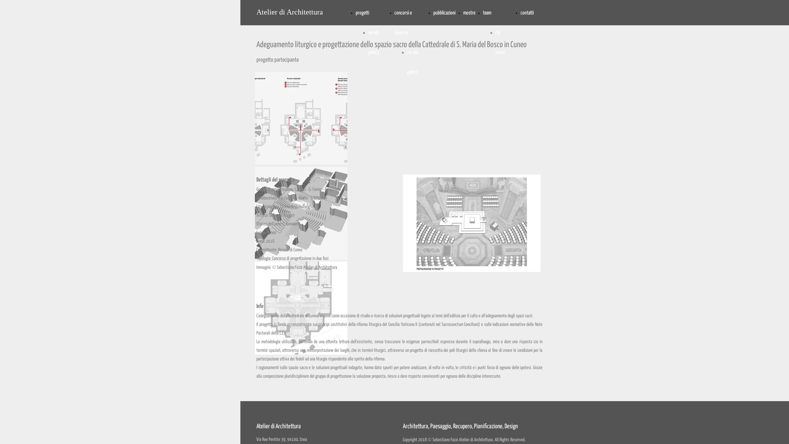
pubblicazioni (444, 13)
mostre (469, 13)
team (487, 13)
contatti (527, 13)
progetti (362, 13)
